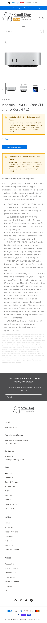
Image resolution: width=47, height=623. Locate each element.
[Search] (40, 31)
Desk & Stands (11, 504)
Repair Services (11, 532)
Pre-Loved (9, 509)
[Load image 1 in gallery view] (11, 88)
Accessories (10, 486)
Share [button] (7, 139)
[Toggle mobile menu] (23, 25)
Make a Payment (12, 550)
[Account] (39, 17)
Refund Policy (10, 573)
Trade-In (27, 8)
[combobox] (23, 31)
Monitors (8, 495)
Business (6, 8)
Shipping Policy (11, 568)
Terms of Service (12, 582)
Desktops (9, 477)
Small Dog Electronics (18, 619)
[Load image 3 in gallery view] (35, 88)
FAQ (6, 591)
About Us (9, 527)
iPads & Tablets (11, 482)
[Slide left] (2, 89)
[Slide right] (44, 89)
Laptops (8, 473)
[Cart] (43, 17)
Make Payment (38, 8)
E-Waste (8, 586)
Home (7, 523)
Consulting (16, 8)
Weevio (38, 619)
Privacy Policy (10, 577)
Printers (8, 500)
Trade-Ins (9, 545)
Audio (7, 491)
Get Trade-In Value (14, 147)
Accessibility (10, 564)
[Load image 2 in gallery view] (23, 88)
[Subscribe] (39, 397)
